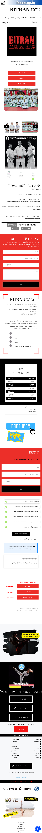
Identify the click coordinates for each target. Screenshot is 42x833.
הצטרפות (21, 729)
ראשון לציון (14, 751)
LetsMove (21, 826)
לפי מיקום (22, 708)
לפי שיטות (22, 699)
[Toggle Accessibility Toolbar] (37, 828)
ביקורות (35, 22)
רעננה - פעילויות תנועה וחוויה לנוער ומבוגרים (27, 610)
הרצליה (37, 739)
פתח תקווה (14, 746)
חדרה (37, 748)
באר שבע (14, 748)
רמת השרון (36, 741)
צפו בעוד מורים (10, 587)
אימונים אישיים (22, 717)
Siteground (21, 832)
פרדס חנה (36, 751)
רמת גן (37, 753)
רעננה (15, 757)
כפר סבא (14, 755)
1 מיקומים (6, 23)
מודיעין (37, 757)
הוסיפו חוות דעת (21, 534)
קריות (37, 744)
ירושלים (15, 741)
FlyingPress (21, 830)
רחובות (15, 753)
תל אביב (15, 739)
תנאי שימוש (24, 777)
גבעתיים (37, 755)
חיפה (15, 744)
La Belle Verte (21, 828)
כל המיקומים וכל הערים (22, 766)
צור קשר (17, 777)
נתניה (38, 746)
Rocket (21, 824)
